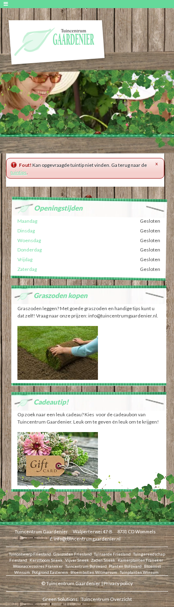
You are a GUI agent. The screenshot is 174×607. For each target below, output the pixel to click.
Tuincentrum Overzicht (106, 599)
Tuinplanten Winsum (139, 572)
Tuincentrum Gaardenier (41, 531)
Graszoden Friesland (72, 554)
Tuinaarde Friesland (112, 554)
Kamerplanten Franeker (140, 560)
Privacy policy (118, 583)
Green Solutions (60, 599)
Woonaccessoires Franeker (38, 566)
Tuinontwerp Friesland (30, 554)
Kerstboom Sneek (46, 560)
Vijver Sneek (77, 560)
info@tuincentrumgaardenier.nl (87, 538)
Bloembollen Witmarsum (93, 572)
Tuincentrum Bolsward (86, 566)
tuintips (19, 172)
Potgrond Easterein (50, 572)
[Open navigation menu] (7, 4)
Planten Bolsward (125, 566)
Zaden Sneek (103, 560)
